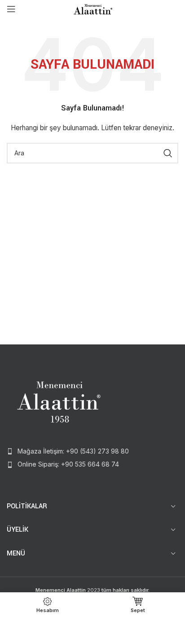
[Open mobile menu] (11, 9)
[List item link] (92, 451)
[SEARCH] (168, 153)
